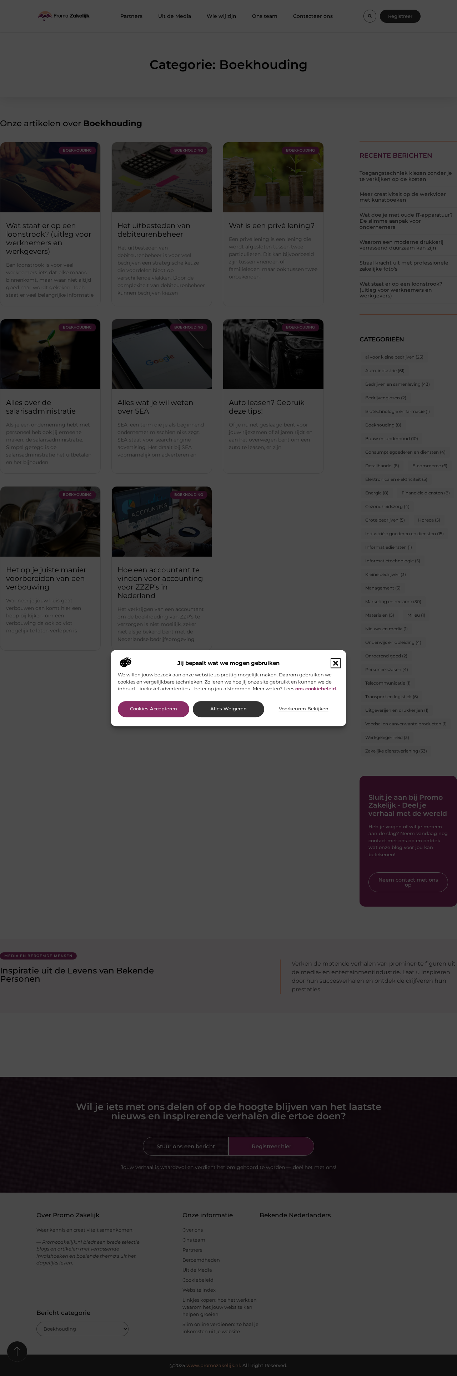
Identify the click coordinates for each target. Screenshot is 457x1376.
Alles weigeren (228, 709)
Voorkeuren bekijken (303, 709)
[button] (335, 663)
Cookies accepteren (153, 709)
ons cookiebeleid (315, 688)
